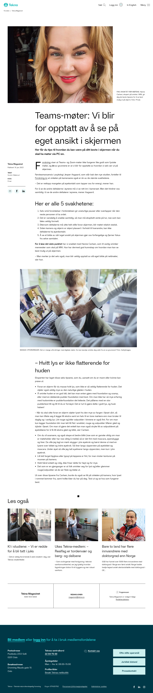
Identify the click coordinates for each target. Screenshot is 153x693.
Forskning (46, 162)
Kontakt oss (94, 650)
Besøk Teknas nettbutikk (56, 672)
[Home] (10, 5)
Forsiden (7, 11)
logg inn (39, 640)
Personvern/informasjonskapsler (75, 686)
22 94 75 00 (51, 653)
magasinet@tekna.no (77, 597)
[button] (101, 5)
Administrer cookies (99, 686)
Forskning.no (41, 178)
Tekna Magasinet (17, 11)
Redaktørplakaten (122, 599)
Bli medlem (16, 640)
